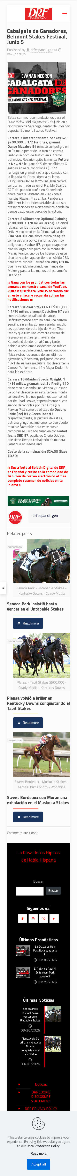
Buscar (38, 881)
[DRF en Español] (38, 13)
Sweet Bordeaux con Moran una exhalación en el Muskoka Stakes (38, 800)
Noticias (41, 1084)
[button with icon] (22, 918)
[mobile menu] (64, 13)
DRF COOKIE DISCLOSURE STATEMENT (41, 1097)
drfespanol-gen (42, 49)
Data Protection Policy (42, 1146)
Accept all (38, 1164)
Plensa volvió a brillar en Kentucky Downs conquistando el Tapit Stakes (38, 703)
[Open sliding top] (38, 4)
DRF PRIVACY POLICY (41, 1108)
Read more (39, 1153)
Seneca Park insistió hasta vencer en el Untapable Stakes (35, 606)
